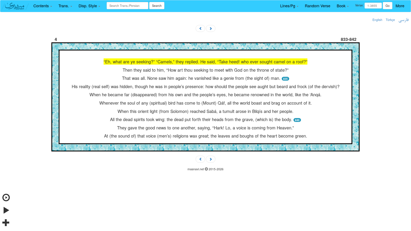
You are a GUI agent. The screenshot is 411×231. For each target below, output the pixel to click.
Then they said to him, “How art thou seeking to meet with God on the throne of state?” (206, 70)
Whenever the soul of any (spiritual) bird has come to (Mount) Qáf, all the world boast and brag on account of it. (205, 103)
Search (157, 5)
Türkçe (390, 20)
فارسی (403, 20)
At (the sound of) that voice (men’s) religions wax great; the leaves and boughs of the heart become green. (205, 136)
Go (388, 5)
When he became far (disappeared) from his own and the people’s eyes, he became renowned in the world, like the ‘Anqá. (205, 94)
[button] (42, 5)
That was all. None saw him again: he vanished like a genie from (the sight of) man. (202, 78)
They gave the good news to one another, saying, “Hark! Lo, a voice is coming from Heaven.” (205, 127)
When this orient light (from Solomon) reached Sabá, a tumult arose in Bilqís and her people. (205, 111)
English (377, 20)
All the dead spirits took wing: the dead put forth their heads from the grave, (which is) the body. (201, 119)
